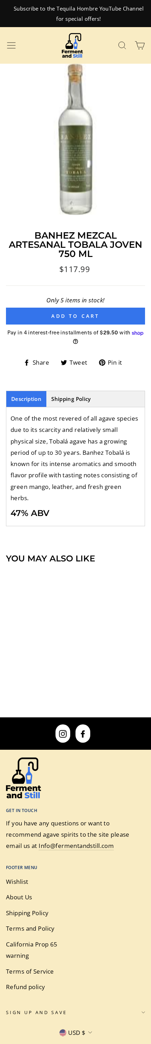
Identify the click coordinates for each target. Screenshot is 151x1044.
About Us (19, 897)
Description (26, 398)
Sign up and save (36, 1012)
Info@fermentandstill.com (76, 846)
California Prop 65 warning (32, 950)
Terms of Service (30, 971)
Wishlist (17, 882)
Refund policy (25, 987)
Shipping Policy (71, 398)
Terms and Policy (30, 928)
